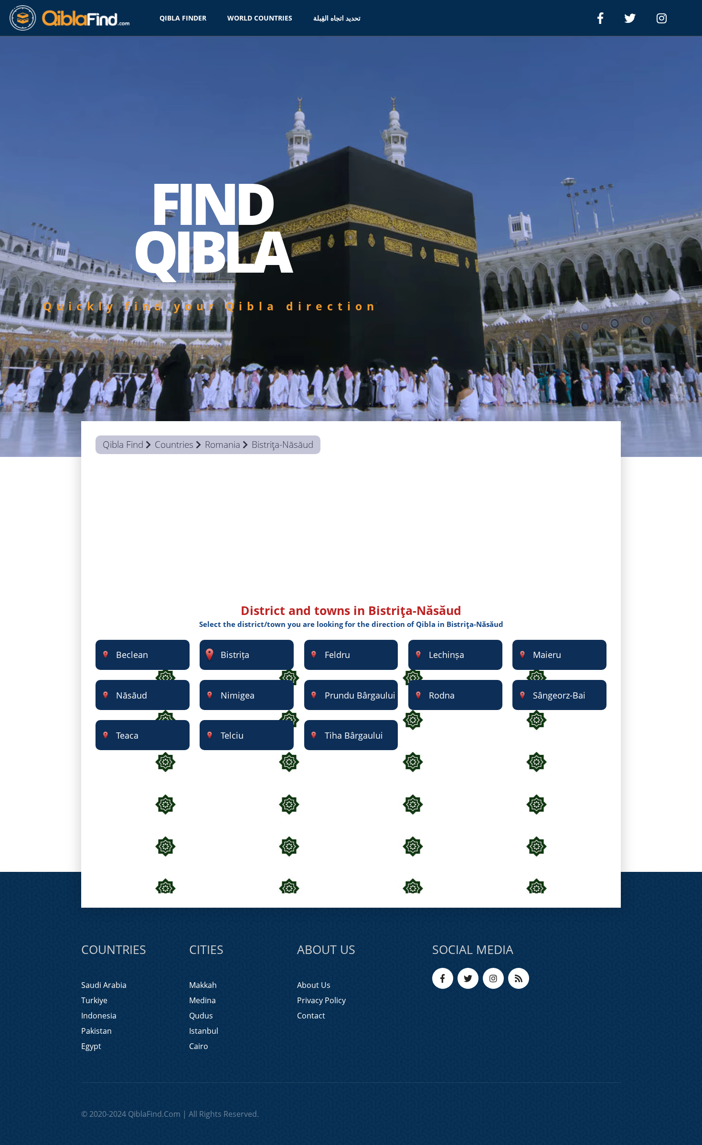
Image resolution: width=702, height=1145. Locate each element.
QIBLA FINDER (183, 17)
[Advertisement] (351, 535)
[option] (351, 246)
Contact (311, 1015)
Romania (222, 444)
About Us (313, 985)
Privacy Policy (321, 1000)
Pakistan (96, 1031)
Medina (202, 1000)
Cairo (198, 1046)
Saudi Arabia (104, 985)
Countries (174, 444)
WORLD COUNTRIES (259, 17)
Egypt (91, 1046)
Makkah (203, 985)
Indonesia (99, 1015)
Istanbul (203, 1031)
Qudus (201, 1015)
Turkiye (94, 1000)
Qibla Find (123, 444)
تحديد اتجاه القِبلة (337, 17)
